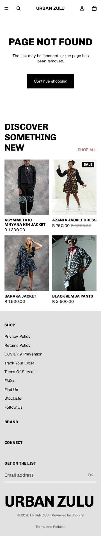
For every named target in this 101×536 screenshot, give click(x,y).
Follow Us (13, 407)
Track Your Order (19, 363)
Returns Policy (17, 345)
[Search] (18, 8)
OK (90, 475)
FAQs (9, 380)
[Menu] (6, 8)
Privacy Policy (17, 336)
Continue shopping (50, 81)
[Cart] (94, 8)
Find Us (11, 389)
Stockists (12, 398)
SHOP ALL (87, 149)
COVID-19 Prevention (23, 354)
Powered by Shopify (68, 515)
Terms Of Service (20, 371)
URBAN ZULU (40, 515)
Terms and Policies (50, 527)
